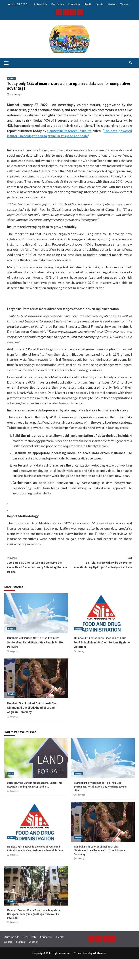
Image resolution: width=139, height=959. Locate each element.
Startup (112, 4)
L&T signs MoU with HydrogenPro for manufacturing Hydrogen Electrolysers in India (103, 562)
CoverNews (81, 953)
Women (124, 4)
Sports (99, 4)
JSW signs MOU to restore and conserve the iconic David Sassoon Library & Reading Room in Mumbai (37, 565)
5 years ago (15, 94)
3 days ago (14, 922)
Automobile (40, 4)
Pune (10, 773)
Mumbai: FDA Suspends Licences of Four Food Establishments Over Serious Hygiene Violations (102, 642)
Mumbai (11, 78)
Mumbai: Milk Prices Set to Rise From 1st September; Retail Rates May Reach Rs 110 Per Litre (35, 642)
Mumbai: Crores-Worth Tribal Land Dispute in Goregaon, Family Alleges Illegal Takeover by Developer (33, 914)
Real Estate (57, 4)
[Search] (130, 62)
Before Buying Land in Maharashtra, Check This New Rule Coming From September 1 (34, 784)
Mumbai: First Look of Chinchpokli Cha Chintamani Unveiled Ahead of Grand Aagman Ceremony (32, 707)
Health (88, 4)
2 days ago (14, 651)
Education (74, 4)
